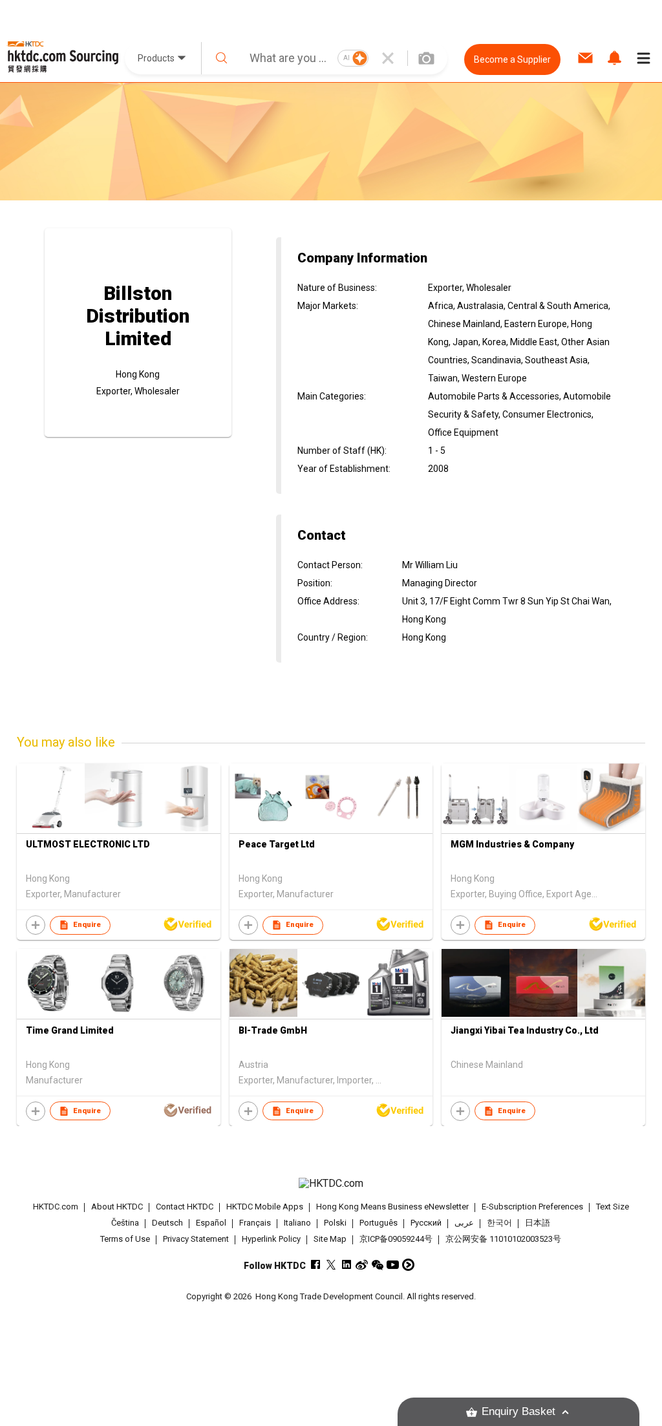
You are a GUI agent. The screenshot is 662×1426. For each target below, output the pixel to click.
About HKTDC (117, 1206)
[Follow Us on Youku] (408, 1265)
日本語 (537, 1223)
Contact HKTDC (184, 1206)
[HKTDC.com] (331, 1183)
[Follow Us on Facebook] (315, 1265)
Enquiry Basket (518, 1411)
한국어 (499, 1223)
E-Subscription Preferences (532, 1206)
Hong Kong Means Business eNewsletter (392, 1206)
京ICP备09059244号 (395, 1239)
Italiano (297, 1223)
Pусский (426, 1223)
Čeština (125, 1223)
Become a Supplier (512, 59)
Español (211, 1223)
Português (378, 1223)
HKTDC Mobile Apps (264, 1206)
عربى (464, 1223)
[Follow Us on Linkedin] (346, 1265)
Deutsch (167, 1223)
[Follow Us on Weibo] (362, 1265)
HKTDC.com (55, 1206)
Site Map (330, 1239)
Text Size (612, 1206)
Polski (335, 1223)
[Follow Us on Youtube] (393, 1265)
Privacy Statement (196, 1239)
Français (255, 1223)
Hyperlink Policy (271, 1239)
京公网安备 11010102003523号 (503, 1239)
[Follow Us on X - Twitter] (331, 1265)
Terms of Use (125, 1239)
